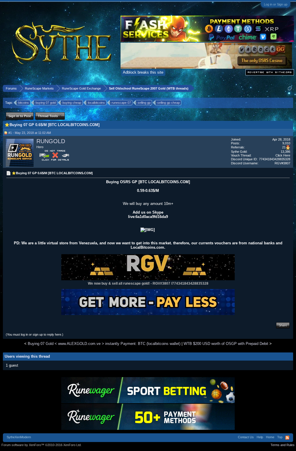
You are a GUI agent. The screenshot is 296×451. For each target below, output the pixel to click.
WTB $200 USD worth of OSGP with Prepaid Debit (226, 343)
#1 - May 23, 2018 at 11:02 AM (29, 132)
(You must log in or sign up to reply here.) (34, 334)
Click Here (282, 155)
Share (283, 325)
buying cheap (71, 102)
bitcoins (23, 102)
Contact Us (246, 437)
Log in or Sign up (275, 4)
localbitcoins (96, 102)
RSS (287, 438)
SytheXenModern (19, 437)
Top (279, 437)
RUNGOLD (50, 141)
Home (270, 437)
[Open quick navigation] (290, 88)
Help (260, 437)
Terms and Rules (283, 445)
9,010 (286, 143)
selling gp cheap (168, 102)
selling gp (144, 102)
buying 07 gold (46, 102)
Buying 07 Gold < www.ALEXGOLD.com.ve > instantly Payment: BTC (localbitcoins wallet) (104, 343)
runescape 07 (121, 102)
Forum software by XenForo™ (41, 445)
